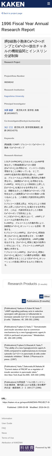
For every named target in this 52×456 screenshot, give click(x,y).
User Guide (7, 423)
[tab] (27, 284)
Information (7, 418)
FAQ (4, 428)
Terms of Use (8, 438)
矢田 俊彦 (8, 110)
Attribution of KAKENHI (12, 442)
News (4, 433)
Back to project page (12, 13)
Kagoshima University (14, 96)
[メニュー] (49, 3)
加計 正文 (8, 127)
